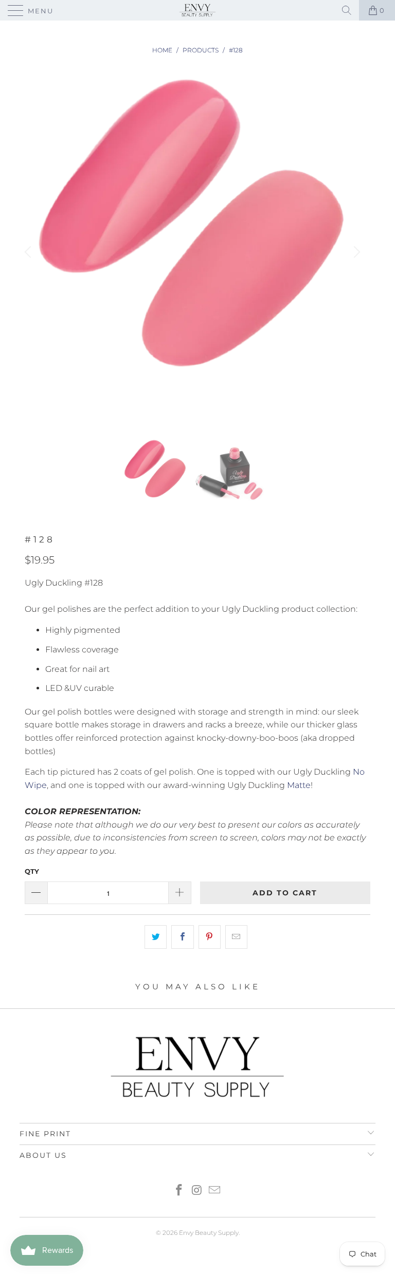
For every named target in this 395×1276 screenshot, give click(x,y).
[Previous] (29, 252)
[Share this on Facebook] (182, 937)
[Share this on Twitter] (156, 937)
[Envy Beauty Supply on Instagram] (197, 1190)
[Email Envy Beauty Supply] (215, 1190)
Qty (32, 871)
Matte (299, 785)
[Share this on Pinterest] (210, 937)
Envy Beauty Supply (209, 1232)
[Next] (355, 252)
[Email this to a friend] (236, 937)
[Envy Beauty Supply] (197, 10)
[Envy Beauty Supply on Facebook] (179, 1190)
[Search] (346, 10)
